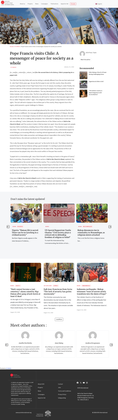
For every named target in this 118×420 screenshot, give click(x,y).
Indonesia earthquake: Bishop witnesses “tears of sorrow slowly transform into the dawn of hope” (92, 291)
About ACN (41, 384)
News (37, 4)
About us (22, 4)
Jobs (59, 388)
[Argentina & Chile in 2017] (83, 84)
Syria (56, 286)
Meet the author (85, 60)
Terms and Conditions (64, 391)
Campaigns (44, 4)
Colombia (86, 226)
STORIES (17, 46)
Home (11, 46)
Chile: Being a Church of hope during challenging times (97, 73)
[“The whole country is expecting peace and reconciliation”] (83, 93)
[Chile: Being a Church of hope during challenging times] (83, 75)
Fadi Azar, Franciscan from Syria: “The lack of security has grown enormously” (58, 291)
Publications (54, 4)
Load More (59, 319)
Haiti (18, 286)
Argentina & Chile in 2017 (96, 81)
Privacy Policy (62, 394)
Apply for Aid (64, 4)
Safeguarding (62, 398)
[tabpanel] (26, 226)
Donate (73, 4)
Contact (60, 384)
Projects (30, 4)
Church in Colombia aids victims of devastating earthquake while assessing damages (92, 232)
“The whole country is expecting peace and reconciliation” (95, 93)
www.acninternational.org (23, 413)
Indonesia (86, 286)
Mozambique (54, 226)
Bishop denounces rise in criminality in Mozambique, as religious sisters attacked (58, 232)
